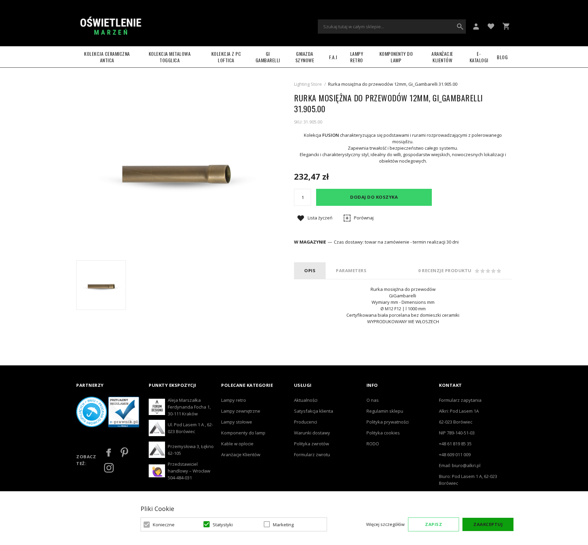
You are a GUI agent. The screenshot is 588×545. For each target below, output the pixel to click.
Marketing (283, 525)
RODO (372, 444)
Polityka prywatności (387, 422)
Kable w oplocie (237, 444)
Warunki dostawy (312, 433)
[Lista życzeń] (491, 25)
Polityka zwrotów (311, 444)
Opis (309, 270)
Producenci (305, 422)
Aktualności (305, 400)
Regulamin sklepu (384, 411)
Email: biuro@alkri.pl (459, 465)
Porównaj (364, 218)
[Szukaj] (460, 26)
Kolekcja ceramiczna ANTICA (107, 57)
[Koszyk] (506, 26)
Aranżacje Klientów (442, 57)
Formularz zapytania (460, 400)
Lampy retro (233, 400)
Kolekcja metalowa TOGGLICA (170, 57)
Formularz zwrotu (312, 454)
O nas (372, 400)
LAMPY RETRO (356, 57)
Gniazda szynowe (304, 57)
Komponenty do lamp (396, 57)
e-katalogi (479, 57)
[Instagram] (109, 468)
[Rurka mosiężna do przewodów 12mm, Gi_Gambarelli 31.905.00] (101, 285)
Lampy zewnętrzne (240, 411)
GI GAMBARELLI (268, 57)
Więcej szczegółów (385, 524)
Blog (502, 57)
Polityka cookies (383, 433)
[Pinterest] (124, 452)
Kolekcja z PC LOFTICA (226, 57)
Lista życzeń (320, 218)
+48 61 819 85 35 (455, 444)
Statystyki (223, 525)
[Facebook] (109, 452)
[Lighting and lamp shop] (110, 26)
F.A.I (333, 57)
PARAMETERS (351, 270)
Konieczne (164, 525)
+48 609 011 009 (455, 454)
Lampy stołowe (236, 422)
